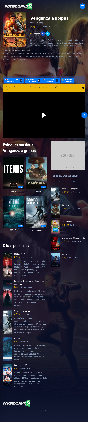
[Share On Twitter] (47, 33)
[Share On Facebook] (43, 33)
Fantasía (18, 50)
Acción (11, 50)
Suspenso (26, 50)
